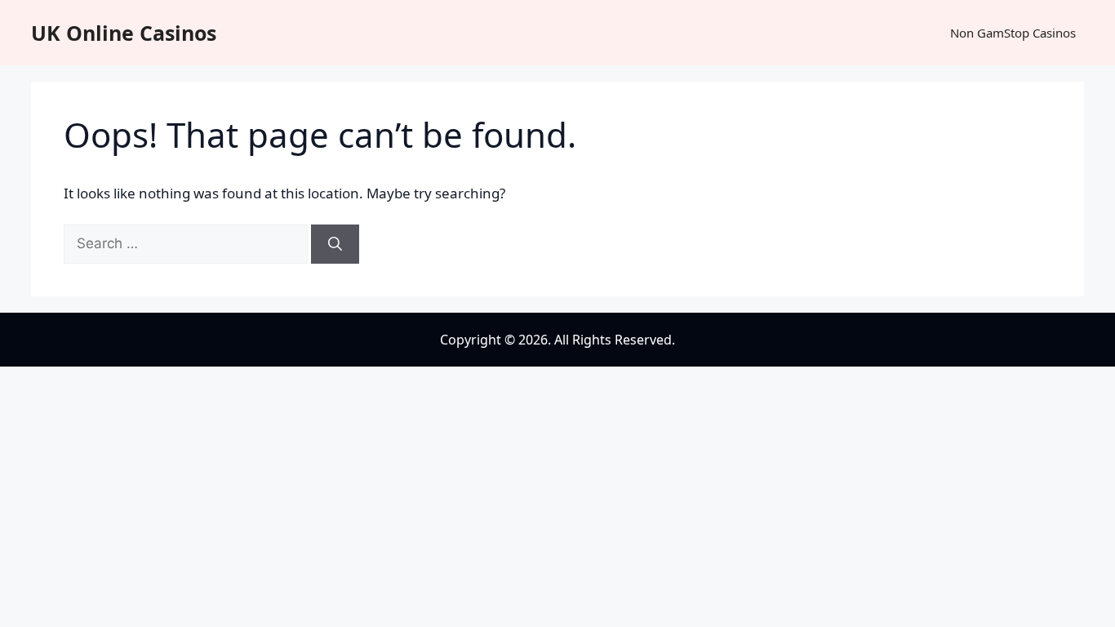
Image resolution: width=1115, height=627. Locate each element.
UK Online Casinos (123, 33)
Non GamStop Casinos (1013, 32)
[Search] (335, 244)
